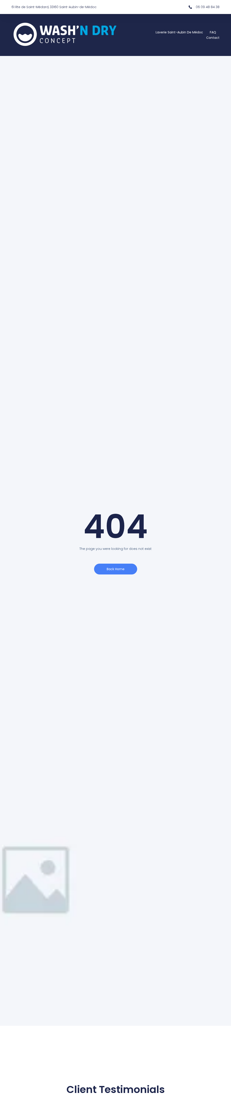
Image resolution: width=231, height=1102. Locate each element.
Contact (212, 37)
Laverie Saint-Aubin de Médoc (179, 32)
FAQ (213, 32)
